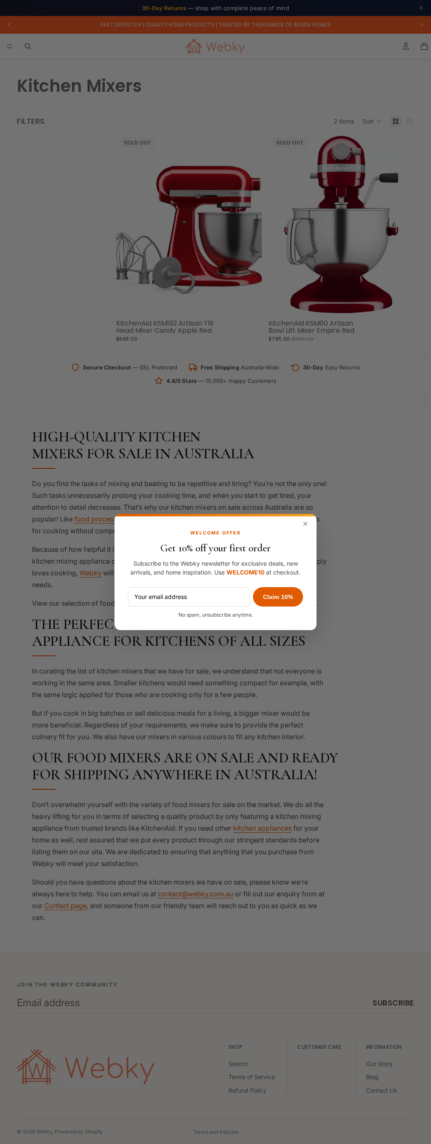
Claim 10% (278, 596)
